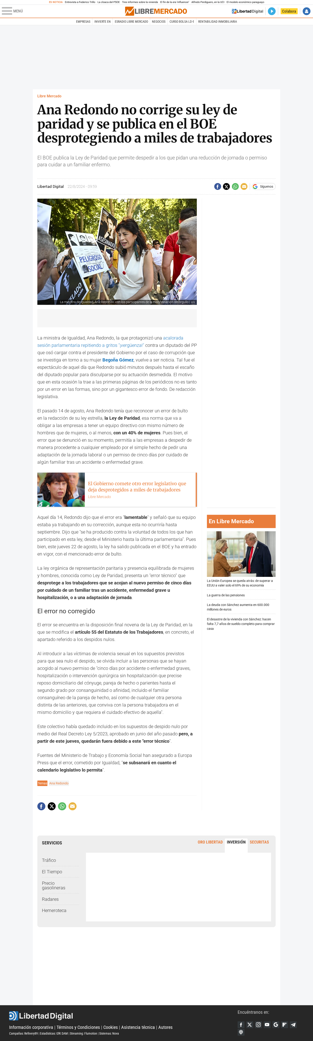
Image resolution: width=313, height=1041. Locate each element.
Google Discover (275, 1024)
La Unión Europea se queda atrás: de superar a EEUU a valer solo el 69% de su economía (240, 583)
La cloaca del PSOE (109, 2)
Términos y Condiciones (78, 1027)
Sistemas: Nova (109, 1033)
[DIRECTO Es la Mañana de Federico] (272, 11)
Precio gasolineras (53, 885)
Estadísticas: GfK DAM (54, 1033)
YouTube (267, 1024)
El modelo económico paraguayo (245, 2)
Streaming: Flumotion (83, 1033)
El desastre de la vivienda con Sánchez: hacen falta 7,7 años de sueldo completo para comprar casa (241, 623)
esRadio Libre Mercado (131, 21)
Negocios (158, 21)
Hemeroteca (54, 910)
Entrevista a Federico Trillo (80, 2)
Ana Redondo (59, 783)
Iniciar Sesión (306, 11)
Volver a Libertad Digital (247, 11)
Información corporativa (31, 1027)
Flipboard (284, 1024)
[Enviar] (235, 186)
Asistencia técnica (138, 1027)
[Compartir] (217, 186)
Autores (165, 1027)
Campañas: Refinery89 (23, 1033)
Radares (50, 899)
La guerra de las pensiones (226, 595)
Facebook (241, 1024)
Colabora (289, 11)
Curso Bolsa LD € (182, 21)
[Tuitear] (226, 186)
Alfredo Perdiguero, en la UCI (208, 2)
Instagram (258, 1024)
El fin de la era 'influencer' (174, 2)
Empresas (83, 21)
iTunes (241, 1032)
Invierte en (102, 21)
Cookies (110, 1027)
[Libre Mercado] (156, 11)
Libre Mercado (49, 96)
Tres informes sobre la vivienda (140, 2)
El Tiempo (52, 871)
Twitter (249, 1024)
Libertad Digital (123, 1015)
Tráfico (49, 860)
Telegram (293, 1024)
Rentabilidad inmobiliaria (217, 21)
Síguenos (266, 186)
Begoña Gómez (118, 360)
